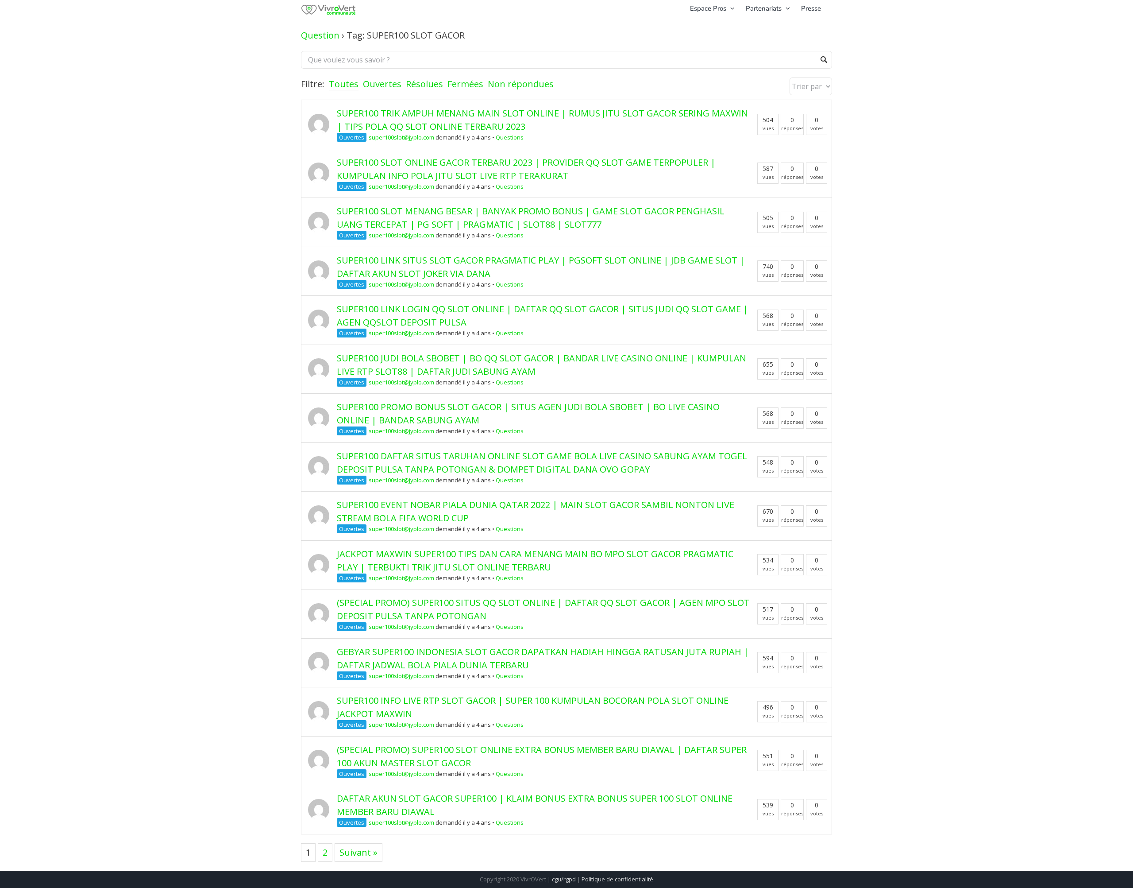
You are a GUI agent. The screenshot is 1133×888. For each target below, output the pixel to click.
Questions (510, 137)
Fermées (465, 84)
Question (320, 35)
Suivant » (358, 852)
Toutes (343, 84)
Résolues (424, 84)
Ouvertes (382, 84)
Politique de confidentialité (617, 879)
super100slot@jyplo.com (401, 137)
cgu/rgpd (564, 879)
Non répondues (521, 84)
